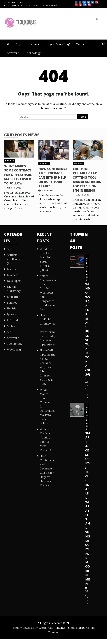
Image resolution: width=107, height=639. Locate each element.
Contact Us (25, 5)
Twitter (84, 2)
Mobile (80, 44)
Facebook (76, 2)
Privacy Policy (38, 5)
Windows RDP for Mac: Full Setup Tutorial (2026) (87, 329)
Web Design (14, 349)
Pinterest (76, 4)
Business (34, 44)
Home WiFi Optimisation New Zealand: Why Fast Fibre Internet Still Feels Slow (48, 367)
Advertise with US (53, 5)
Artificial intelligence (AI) (14, 259)
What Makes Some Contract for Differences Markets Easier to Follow (18, 174)
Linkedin (92, 2)
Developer (13, 280)
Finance (12, 302)
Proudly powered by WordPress (33, 627)
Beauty (11, 269)
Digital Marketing (58, 44)
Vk (85, 4)
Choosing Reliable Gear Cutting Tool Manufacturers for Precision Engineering (87, 179)
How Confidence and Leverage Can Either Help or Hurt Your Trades (52, 177)
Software (13, 53)
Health (11, 308)
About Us (15, 5)
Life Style (13, 320)
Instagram (96, 2)
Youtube (80, 4)
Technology (33, 53)
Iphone (11, 314)
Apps (19, 44)
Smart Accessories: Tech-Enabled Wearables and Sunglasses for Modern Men (48, 292)
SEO (10, 332)
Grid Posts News (22, 134)
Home (6, 5)
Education (13, 296)
